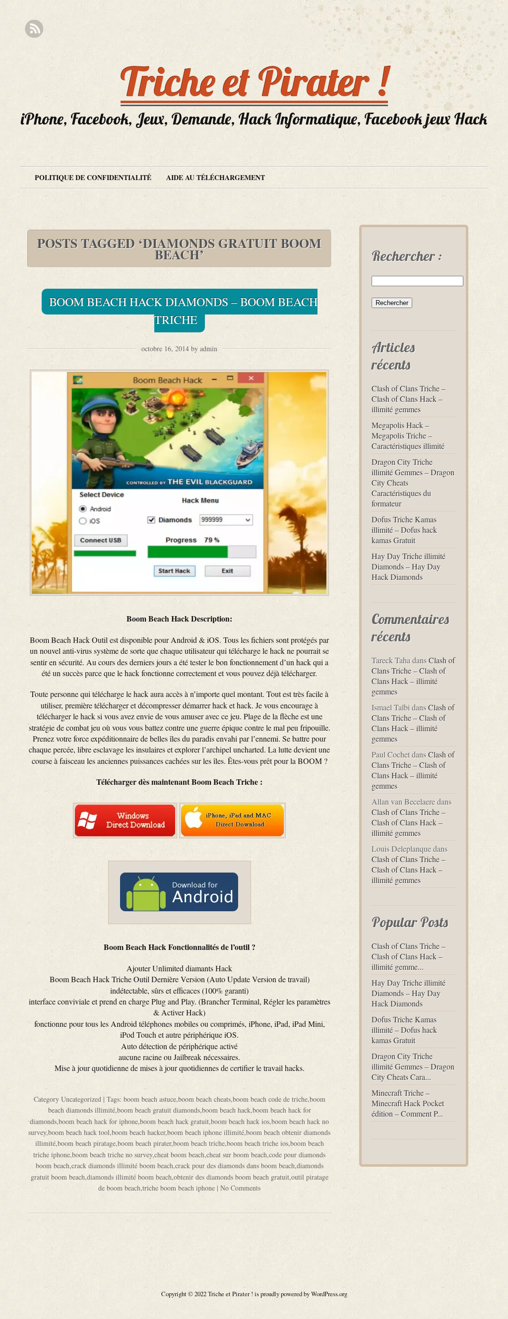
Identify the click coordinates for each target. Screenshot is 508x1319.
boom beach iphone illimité (205, 1132)
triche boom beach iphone (178, 1188)
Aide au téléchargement (215, 177)
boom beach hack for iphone (98, 1121)
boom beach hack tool (79, 1132)
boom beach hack (226, 1110)
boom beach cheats (204, 1099)
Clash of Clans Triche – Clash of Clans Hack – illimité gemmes (408, 398)
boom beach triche (199, 1143)
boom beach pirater (144, 1143)
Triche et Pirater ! (254, 81)
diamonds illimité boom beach (129, 1177)
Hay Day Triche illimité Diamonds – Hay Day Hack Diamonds (408, 566)
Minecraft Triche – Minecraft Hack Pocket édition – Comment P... (408, 1103)
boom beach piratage (87, 1143)
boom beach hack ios (240, 1121)
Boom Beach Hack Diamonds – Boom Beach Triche (183, 310)
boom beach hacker (138, 1132)
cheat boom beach (179, 1154)
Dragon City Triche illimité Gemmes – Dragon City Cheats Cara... (413, 1066)
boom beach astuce (150, 1099)
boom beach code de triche (270, 1099)
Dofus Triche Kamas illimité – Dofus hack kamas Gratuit (404, 529)
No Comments (240, 1188)
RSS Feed (34, 29)
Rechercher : (407, 255)
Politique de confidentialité (93, 177)
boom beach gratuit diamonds (158, 1110)
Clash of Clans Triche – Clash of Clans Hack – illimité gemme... (408, 956)
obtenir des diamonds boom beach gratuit (231, 1177)
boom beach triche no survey (112, 1154)
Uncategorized (81, 1099)
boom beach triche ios (257, 1143)
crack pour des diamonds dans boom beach (235, 1165)
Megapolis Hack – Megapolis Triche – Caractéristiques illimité (408, 435)
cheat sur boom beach (236, 1154)
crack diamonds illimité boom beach (122, 1165)
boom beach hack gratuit (174, 1121)
